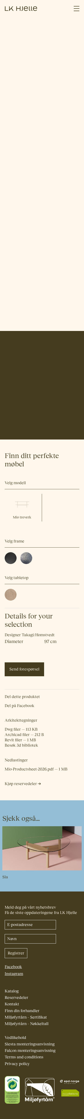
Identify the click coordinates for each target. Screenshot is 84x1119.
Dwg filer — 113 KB (21, 729)
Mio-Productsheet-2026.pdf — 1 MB (36, 769)
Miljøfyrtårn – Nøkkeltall (27, 1024)
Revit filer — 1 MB (20, 740)
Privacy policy (17, 1064)
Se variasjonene (24, 69)
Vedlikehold (15, 1037)
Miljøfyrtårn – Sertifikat (26, 1017)
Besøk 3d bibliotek (21, 745)
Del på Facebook (19, 706)
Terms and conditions (24, 1057)
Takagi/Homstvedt (21, 425)
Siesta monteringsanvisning (30, 1044)
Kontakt (12, 1004)
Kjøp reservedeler (21, 784)
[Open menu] (76, 8)
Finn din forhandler (22, 1011)
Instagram (14, 974)
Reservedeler (16, 997)
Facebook (13, 967)
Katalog (12, 991)
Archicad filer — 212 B (24, 734)
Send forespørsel (24, 669)
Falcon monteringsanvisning (30, 1050)
